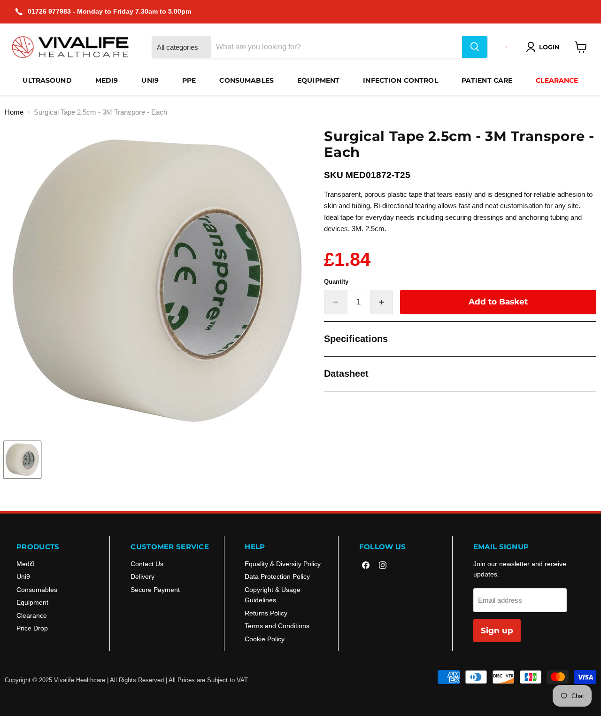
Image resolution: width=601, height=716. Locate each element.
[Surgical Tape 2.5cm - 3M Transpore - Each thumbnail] (22, 459)
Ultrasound (47, 80)
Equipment (318, 80)
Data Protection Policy (277, 576)
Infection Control (400, 80)
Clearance (557, 80)
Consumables (246, 80)
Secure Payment (155, 589)
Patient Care (487, 80)
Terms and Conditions (277, 626)
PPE (189, 80)
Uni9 (150, 80)
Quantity (336, 281)
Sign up (497, 630)
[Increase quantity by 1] (381, 302)
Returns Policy (266, 613)
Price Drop (32, 628)
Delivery (142, 576)
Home (14, 112)
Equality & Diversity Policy (283, 564)
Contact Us (147, 564)
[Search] (474, 47)
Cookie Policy (265, 639)
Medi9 (106, 80)
